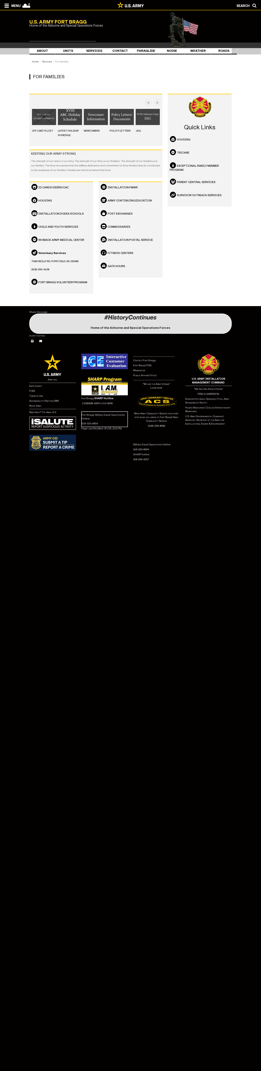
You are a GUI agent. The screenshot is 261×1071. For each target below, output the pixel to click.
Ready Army (35, 405)
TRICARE (183, 152)
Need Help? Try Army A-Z (42, 412)
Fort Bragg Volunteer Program (62, 282)
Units (68, 51)
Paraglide (146, 51)
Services (94, 51)
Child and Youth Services (58, 226)
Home (35, 61)
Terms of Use (36, 395)
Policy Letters (120, 130)
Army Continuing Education (130, 200)
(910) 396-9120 (40, 269)
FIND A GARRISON (208, 393)
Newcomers (92, 130)
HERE (110, 403)
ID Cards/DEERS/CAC (53, 187)
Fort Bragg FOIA (142, 365)
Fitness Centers (120, 253)
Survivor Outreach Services (199, 195)
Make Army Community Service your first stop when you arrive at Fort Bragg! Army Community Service (156, 417)
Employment (35, 386)
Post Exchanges (120, 213)
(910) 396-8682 (156, 425)
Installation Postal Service (130, 240)
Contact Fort (140, 360)
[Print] (32, 341)
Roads (223, 51)
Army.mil (52, 379)
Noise (172, 51)
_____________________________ (153, 355)
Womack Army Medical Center (61, 240)
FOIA (32, 390)
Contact (120, 51)
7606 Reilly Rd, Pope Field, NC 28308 (54, 261)
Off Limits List (42, 130)
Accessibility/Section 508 (44, 400)
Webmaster (139, 370)
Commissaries (119, 226)
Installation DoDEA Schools (61, 213)
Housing (45, 200)
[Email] (41, 341)
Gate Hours (116, 266)
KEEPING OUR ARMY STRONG (53, 154)
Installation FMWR (123, 187)
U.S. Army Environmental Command (204, 416)
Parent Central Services (196, 182)
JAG (138, 130)
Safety (203, 402)
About (42, 51)
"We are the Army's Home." (156, 384)
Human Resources (194, 407)
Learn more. (156, 387)
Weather (198, 51)
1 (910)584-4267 (90, 403)
